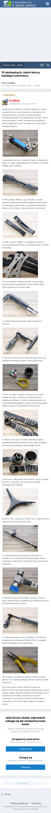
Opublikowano (22, 104)
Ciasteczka (36, 803)
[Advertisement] (25, 34)
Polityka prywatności (19, 803)
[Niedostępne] (20, 143)
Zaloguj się (25, 767)
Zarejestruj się (25, 749)
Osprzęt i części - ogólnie (29, 85)
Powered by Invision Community (25, 809)
